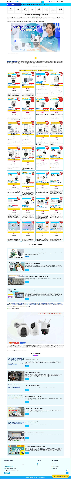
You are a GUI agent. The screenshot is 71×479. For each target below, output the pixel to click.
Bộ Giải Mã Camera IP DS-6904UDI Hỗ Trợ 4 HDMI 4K (20, 304)
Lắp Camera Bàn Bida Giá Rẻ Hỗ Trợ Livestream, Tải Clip (21, 306)
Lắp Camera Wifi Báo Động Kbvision (36, 67)
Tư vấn (44, 4)
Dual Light (25, 70)
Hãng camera (33, 4)
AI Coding (48, 70)
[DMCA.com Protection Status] (7, 473)
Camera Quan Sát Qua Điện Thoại (32, 263)
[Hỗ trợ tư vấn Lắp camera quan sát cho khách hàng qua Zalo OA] (67, 470)
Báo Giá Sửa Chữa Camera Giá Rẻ (32, 385)
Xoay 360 (41, 70)
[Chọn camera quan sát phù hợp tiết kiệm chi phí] (63, 10)
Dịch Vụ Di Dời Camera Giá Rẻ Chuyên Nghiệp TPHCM (36, 276)
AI (38, 70)
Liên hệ (47, 4)
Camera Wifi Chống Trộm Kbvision (35, 15)
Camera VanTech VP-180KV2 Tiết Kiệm (47, 303)
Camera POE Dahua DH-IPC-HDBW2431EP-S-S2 (33, 303)
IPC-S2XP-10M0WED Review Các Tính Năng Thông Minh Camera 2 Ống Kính (40, 304)
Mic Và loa (20, 70)
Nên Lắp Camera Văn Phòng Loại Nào (33, 396)
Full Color (35, 70)
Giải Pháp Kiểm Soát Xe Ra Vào (31, 359)
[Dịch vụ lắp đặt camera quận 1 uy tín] (21, 4)
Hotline (60, 476)
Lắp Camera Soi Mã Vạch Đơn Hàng (33, 289)
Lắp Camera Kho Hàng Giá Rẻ (31, 422)
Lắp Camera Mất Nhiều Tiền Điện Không (34, 408)
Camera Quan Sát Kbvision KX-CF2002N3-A (17, 303)
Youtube (39, 464)
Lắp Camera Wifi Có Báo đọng (12, 61)
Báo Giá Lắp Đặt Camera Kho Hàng (32, 372)
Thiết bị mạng (55, 468)
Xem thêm (27, 256)
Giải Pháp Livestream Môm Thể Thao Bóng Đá (35, 250)
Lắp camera (13, 1)
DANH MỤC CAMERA (12, 4)
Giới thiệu (54, 463)
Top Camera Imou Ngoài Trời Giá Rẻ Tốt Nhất (35, 446)
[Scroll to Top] (67, 473)
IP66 (51, 70)
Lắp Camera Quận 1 (8, 460)
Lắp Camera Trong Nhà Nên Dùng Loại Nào (34, 432)
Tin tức (54, 464)
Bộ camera (39, 4)
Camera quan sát (26, 4)
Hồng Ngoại (31, 70)
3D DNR (45, 70)
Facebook (40, 463)
